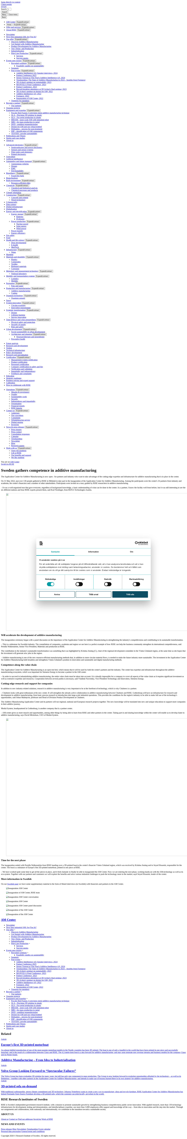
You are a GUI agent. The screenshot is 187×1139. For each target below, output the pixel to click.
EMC (13, 168)
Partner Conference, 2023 (26, 87)
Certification (11, 357)
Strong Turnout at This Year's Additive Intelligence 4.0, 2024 (40, 78)
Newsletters (21, 1129)
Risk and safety (17, 327)
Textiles (14, 264)
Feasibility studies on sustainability (30, 66)
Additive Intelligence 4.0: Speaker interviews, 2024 (36, 73)
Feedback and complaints (21, 374)
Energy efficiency (18, 233)
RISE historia (16, 408)
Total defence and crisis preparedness (21, 320)
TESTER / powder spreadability (24, 133)
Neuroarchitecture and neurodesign (30, 337)
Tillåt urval (93, 594)
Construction (11, 195)
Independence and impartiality (23, 401)
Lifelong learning (18, 315)
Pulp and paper (17, 286)
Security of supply (18, 324)
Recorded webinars (19, 63)
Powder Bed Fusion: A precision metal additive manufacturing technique (40, 113)
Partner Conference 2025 (26, 75)
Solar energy (21, 226)
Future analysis (12, 343)
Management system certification (24, 360)
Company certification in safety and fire (27, 367)
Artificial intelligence (14, 159)
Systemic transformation (15, 310)
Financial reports (18, 406)
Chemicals (10, 185)
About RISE (11, 30)
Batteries (19, 217)
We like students (17, 457)
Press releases (6, 1129)
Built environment (13, 180)
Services (19, 56)
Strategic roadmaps (13, 378)
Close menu (13, 15)
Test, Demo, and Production (22, 49)
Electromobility (17, 171)
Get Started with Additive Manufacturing (27, 44)
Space (8, 300)
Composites (16, 262)
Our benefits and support (21, 455)
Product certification (19, 362)
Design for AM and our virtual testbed (26, 127)
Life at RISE (16, 453)
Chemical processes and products (24, 190)
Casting (14, 293)
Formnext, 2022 (22, 96)
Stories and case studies (15, 138)
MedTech (15, 247)
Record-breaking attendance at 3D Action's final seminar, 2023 (41, 89)
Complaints (15, 418)
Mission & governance (20, 392)
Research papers (17, 446)
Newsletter (10, 34)
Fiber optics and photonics (21, 152)
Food (8, 238)
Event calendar (44, 1129)
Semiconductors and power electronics (26, 147)
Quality (14, 394)
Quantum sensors (18, 298)
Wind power (21, 228)
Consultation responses (20, 434)
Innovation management (21, 308)
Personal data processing (11, 1131)
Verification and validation (21, 369)
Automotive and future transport (19, 161)
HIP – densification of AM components (27, 131)
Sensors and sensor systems (22, 150)
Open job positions (18, 451)
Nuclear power (22, 224)
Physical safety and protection (23, 322)
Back (4, 17)
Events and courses (13, 61)
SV (2, 7)
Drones (14, 166)
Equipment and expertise (16, 110)
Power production (18, 221)
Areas (9, 25)
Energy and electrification (16, 211)
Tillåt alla (130, 594)
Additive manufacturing (20, 291)
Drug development (18, 243)
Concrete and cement (19, 197)
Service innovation (18, 317)
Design (14, 313)
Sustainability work (19, 397)
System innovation (13, 303)
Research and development (17, 346)
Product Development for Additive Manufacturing (31, 46)
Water (13, 252)
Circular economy (18, 305)
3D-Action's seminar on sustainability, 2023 (33, 82)
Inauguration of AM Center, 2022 (29, 98)
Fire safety (10, 235)
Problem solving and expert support (20, 380)
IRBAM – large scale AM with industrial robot (30, 120)
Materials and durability (15, 257)
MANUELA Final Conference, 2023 (31, 85)
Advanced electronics (14, 145)
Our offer (10, 39)
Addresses (15, 413)
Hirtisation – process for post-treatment (26, 129)
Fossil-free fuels (17, 176)
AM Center (10, 22)
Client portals (6, 4)
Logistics (14, 279)
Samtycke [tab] (55, 552)
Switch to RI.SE (7, 464)
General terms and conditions (33, 1131)
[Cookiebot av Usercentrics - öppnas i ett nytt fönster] (137, 543)
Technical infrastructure (15, 350)
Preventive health (18, 339)
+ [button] (14, 930)
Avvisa (57, 594)
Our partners (16, 106)
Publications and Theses (15, 136)
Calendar (14, 436)
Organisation (16, 403)
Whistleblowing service (20, 420)
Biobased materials (18, 266)
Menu (4, 15)
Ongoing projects (13, 108)
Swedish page (12, 884)
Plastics (14, 259)
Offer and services (13, 27)
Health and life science (15, 240)
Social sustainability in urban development (28, 332)
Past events (15, 70)
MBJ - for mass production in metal (25, 122)
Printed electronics (18, 154)
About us (9, 140)
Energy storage (17, 214)
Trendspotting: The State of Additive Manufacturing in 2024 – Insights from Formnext (50, 80)
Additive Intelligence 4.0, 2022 (28, 94)
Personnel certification (20, 364)
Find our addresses (25, 1119)
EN (5, 7)
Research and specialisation (17, 355)
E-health (14, 245)
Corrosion (15, 269)
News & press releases (15, 427)
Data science (11, 204)
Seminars (15, 68)
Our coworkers (17, 415)
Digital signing (17, 422)
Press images (16, 429)
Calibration (10, 383)
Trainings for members (20, 101)
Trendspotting (16, 439)
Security (14, 399)
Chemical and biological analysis (24, 188)
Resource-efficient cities (20, 183)
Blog (13, 443)
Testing (9, 348)
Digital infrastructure (14, 207)
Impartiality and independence (23, 371)
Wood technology (18, 200)
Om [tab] (131, 552)
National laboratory (19, 274)
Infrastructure (11, 250)
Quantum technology (14, 296)
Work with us (11, 448)
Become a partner (13, 103)
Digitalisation (11, 209)
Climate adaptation (13, 192)
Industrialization (17, 51)
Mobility (14, 281)
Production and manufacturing (18, 288)
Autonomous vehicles (20, 164)
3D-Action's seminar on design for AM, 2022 (34, 91)
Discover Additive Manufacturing (24, 42)
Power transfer (17, 231)
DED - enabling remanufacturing (24, 124)
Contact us (10, 410)
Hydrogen (20, 219)
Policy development (14, 352)
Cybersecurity (11, 202)
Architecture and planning (21, 334)
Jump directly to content (10, 2)
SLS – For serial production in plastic (26, 117)
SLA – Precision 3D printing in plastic (26, 115)
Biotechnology (12, 178)
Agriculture (10, 157)
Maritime (9, 254)
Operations (10, 389)
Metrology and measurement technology (22, 271)
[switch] (79, 584)
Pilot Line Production (19, 53)
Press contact (16, 432)
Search (3, 9)
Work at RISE (47, 1119)
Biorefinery (10, 173)
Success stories (22, 58)
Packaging (10, 283)
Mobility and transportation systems (20, 276)
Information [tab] (93, 552)
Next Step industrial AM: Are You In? (21, 37)
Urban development (14, 329)
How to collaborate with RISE (18, 385)
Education (10, 376)
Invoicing (15, 425)
